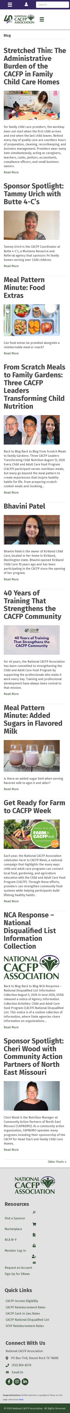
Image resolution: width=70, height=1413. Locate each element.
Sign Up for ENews (17, 1274)
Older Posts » (57, 1162)
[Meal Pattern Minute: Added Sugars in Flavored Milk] (32, 755)
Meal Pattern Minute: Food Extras (24, 287)
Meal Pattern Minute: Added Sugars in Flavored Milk (33, 719)
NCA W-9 (10, 1240)
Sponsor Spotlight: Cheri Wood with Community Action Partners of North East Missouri (34, 1057)
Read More (11, 172)
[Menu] (10, 4)
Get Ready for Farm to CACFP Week (34, 806)
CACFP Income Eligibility (22, 1301)
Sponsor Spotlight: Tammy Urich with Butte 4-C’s (34, 194)
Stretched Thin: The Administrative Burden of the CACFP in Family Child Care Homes (35, 66)
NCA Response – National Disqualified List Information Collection (30, 931)
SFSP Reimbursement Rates (25, 1326)
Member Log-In (15, 1250)
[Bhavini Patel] (32, 529)
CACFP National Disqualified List (27, 1320)
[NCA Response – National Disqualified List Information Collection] (32, 967)
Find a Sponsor (15, 1218)
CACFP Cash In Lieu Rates (23, 1313)
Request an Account (18, 1268)
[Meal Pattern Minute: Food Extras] (32, 320)
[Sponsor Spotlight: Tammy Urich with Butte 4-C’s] (32, 225)
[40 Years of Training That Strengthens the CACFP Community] (32, 640)
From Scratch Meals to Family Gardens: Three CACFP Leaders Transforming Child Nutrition (34, 387)
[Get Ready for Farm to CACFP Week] (32, 834)
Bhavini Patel (24, 506)
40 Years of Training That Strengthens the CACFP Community (32, 605)
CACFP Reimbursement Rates (26, 1307)
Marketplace (13, 1229)
